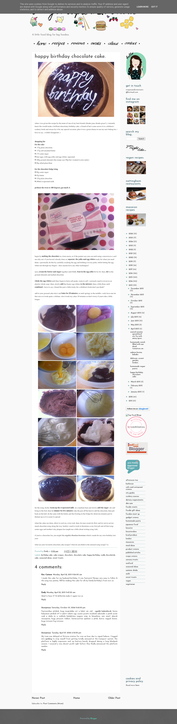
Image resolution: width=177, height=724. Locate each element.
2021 (131, 253)
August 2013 (136, 313)
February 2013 (136, 386)
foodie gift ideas (133, 510)
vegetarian (130, 584)
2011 (131, 401)
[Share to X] (70, 551)
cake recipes (59, 555)
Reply (43, 584)
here (137, 685)
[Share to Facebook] (73, 551)
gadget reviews (132, 517)
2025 (131, 238)
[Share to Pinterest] (76, 551)
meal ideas (130, 545)
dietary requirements (134, 500)
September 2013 (137, 307)
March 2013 (136, 382)
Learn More (143, 7)
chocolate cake (80, 555)
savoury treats (132, 560)
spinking (48, 639)
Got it (154, 7)
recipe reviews (131, 556)
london (129, 539)
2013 (131, 285)
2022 (131, 250)
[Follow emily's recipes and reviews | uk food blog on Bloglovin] (138, 410)
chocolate (69, 555)
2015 (131, 277)
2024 (131, 241)
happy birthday (93, 555)
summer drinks (132, 570)
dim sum (129, 503)
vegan (128, 581)
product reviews (132, 549)
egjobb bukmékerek (103, 611)
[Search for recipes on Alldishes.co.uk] (133, 415)
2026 (131, 234)
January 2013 (136, 392)
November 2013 (137, 295)
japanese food (132, 524)
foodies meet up (133, 514)
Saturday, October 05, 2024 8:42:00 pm (68, 608)
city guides (130, 493)
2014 (131, 281)
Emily (43, 592)
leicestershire (131, 532)
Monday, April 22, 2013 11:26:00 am (67, 575)
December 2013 (137, 288)
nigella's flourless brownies (75, 535)
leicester (129, 528)
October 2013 (136, 301)
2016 (131, 273)
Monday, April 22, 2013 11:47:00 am (61, 592)
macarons (130, 542)
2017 (131, 269)
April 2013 (135, 329)
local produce (131, 535)
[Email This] (65, 551)
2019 (131, 261)
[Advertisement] (135, 631)
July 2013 (135, 317)
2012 (131, 397)
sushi (128, 574)
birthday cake (47, 555)
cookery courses (132, 496)
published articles (133, 553)
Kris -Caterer (46, 575)
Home (76, 698)
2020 (131, 257)
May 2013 (135, 325)
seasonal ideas (45, 558)
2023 (131, 245)
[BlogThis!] (68, 551)
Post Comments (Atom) (53, 704)
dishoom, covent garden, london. (137, 361)
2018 (131, 265)
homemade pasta (133, 521)
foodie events (131, 507)
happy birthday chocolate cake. (136, 375)
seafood (129, 563)
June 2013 (135, 321)
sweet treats (58, 558)
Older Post (114, 698)
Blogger (93, 718)
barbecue (130, 484)
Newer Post (38, 698)
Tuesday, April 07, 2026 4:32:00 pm (66, 633)
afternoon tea (132, 480)
